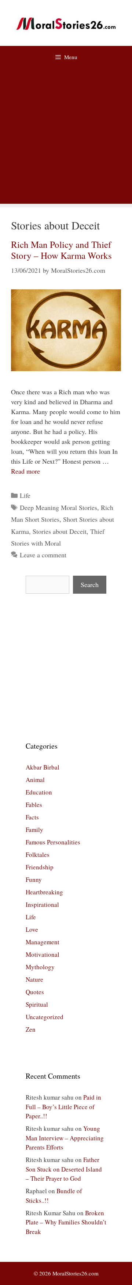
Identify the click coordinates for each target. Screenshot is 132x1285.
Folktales (38, 854)
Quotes (35, 992)
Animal (35, 779)
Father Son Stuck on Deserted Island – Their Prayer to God (64, 1169)
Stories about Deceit (60, 531)
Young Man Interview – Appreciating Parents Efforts (65, 1137)
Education (39, 792)
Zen (31, 1029)
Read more (25, 471)
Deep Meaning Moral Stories (58, 507)
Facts (32, 817)
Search (90, 584)
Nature (34, 979)
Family (34, 829)
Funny (34, 879)
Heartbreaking (44, 892)
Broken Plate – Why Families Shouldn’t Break (66, 1222)
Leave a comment (43, 554)
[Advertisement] (66, 138)
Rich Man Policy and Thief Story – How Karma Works (61, 249)
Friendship (40, 867)
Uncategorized (44, 1017)
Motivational (42, 954)
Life (25, 495)
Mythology (40, 967)
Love (32, 929)
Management (42, 942)
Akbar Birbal (42, 767)
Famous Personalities (53, 842)
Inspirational (42, 904)
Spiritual (37, 1004)
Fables (34, 804)
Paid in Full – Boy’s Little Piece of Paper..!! (63, 1106)
